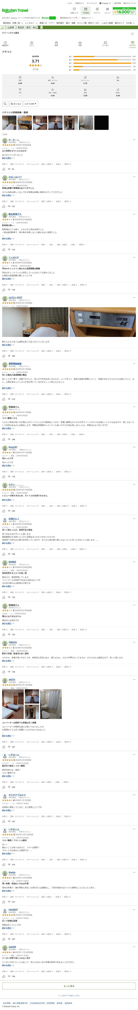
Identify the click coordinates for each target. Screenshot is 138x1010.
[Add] (132, 34)
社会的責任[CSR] (37, 1003)
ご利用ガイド (79, 3)
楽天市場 (117, 3)
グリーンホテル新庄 (10, 32)
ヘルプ (69, 3)
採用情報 (50, 1003)
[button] (9, 123)
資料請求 (68, 1003)
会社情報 (7, 1003)
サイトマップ (92, 3)
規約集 (59, 1003)
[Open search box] (5, 104)
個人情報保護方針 (20, 1003)
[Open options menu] (134, 139)
